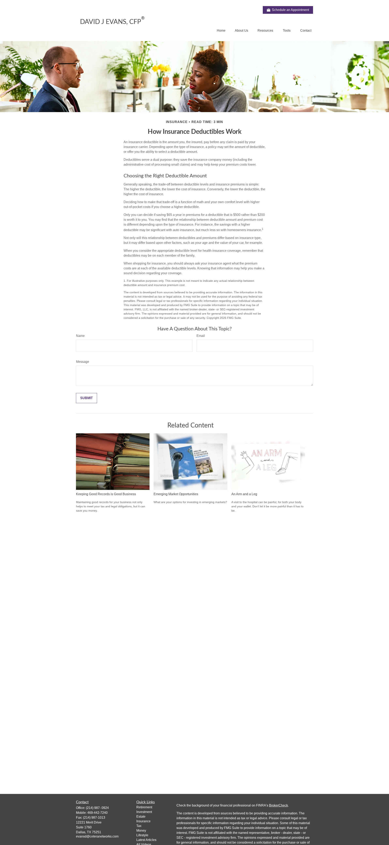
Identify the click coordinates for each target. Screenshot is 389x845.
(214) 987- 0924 (97, 808)
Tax (138, 826)
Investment (144, 812)
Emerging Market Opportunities (176, 494)
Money (141, 830)
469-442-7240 (97, 812)
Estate (140, 816)
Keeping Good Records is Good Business (106, 494)
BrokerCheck (278, 805)
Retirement (144, 807)
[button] (221, 30)
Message (82, 361)
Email (201, 335)
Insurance (143, 821)
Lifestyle (142, 835)
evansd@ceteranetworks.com (97, 836)
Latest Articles (146, 840)
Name (80, 335)
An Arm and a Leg (244, 494)
